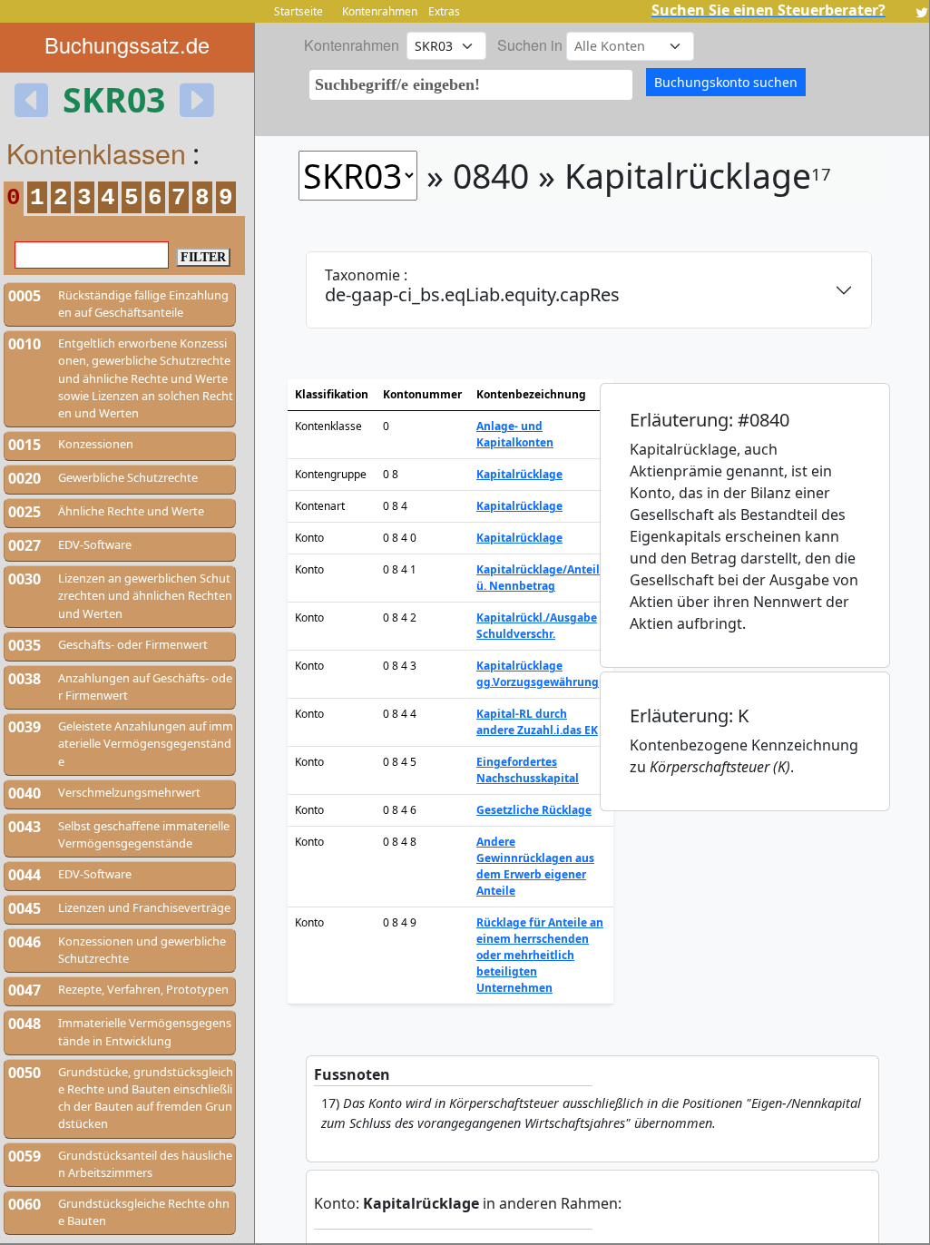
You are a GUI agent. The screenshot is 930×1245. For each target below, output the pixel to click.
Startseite (298, 11)
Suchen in (530, 44)
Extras (444, 11)
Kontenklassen (96, 152)
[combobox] (471, 85)
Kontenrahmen (379, 11)
